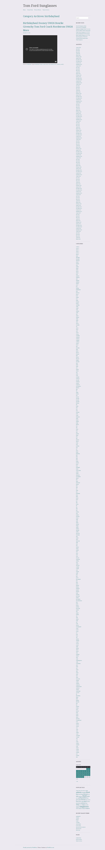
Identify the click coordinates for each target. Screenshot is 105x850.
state (77, 671)
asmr (77, 274)
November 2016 (79, 226)
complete (77, 340)
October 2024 (78, 81)
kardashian (78, 493)
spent (77, 666)
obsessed (77, 565)
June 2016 (78, 234)
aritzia (77, 269)
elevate (77, 370)
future (77, 429)
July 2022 (78, 122)
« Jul (77, 781)
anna (77, 265)
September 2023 (79, 101)
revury (77, 631)
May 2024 (78, 88)
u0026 (62, 64)
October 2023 (78, 99)
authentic (77, 280)
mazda (77, 537)
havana (83, 799)
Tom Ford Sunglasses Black (81, 26)
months (77, 550)
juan (77, 485)
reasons (77, 625)
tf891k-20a (78, 830)
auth (77, 279)
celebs (77, 312)
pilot (77, 803)
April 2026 (78, 53)
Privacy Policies (37, 9)
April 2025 (78, 72)
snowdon (86, 804)
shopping (77, 654)
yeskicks (77, 755)
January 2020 (78, 168)
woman (77, 749)
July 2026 (78, 49)
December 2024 (79, 78)
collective (77, 338)
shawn (77, 649)
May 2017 (78, 217)
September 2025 (79, 64)
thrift (77, 698)
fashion (77, 393)
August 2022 (78, 121)
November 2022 (79, 116)
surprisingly (78, 691)
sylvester (77, 692)
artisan (77, 272)
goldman (77, 446)
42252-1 (77, 248)
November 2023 (79, 98)
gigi (76, 438)
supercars (77, 688)
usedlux (77, 723)
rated (77, 617)
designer (77, 354)
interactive (78, 475)
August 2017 (78, 213)
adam (77, 256)
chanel (77, 315)
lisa (76, 507)
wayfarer (77, 744)
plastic (79, 803)
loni (76, 510)
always (77, 262)
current (77, 343)
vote (77, 740)
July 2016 (78, 232)
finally (77, 406)
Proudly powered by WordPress (30, 847)
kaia (76, 491)
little (77, 508)
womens (77, 752)
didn (77, 355)
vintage (77, 732)
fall (76, 390)
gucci (77, 450)
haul (77, 456)
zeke (77, 757)
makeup (77, 524)
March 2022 (78, 128)
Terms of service (46, 9)
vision (77, 734)
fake (77, 389)
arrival (77, 271)
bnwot (77, 294)
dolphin (77, 360)
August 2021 (78, 139)
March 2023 (78, 110)
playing (77, 586)
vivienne (77, 737)
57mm (82, 790)
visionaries (78, 735)
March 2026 (78, 55)
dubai (77, 364)
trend (77, 712)
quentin (77, 609)
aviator (84, 792)
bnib (77, 291)
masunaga (78, 534)
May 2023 (78, 107)
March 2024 (78, 92)
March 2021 (78, 147)
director (77, 357)
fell (76, 404)
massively (78, 533)
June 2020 (78, 160)
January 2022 (78, 131)
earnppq (77, 817)
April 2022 (78, 127)
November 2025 (79, 61)
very (77, 727)
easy (77, 367)
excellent (77, 377)
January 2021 (78, 150)
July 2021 (78, 141)
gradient (84, 798)
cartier (77, 306)
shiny (77, 805)
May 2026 (78, 52)
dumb (77, 366)
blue (77, 794)
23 (89, 774)
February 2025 (78, 75)
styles (77, 677)
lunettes (77, 514)
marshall (77, 530)
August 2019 (78, 176)
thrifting (77, 700)
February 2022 (78, 130)
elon (77, 372)
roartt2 (77, 821)
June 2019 (78, 179)
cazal (77, 309)
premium (77, 594)
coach (44, 64)
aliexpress (78, 260)
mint (77, 544)
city (76, 326)
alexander (77, 259)
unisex (80, 808)
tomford (77, 706)
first (76, 409)
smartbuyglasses (79, 660)
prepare (77, 597)
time (77, 703)
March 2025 (78, 73)
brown (86, 794)
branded (77, 302)
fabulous (77, 387)
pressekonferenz (79, 600)
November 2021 (79, 134)
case (89, 794)
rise (76, 632)
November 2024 (79, 79)
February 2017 (78, 222)
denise (77, 351)
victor (77, 729)
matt (77, 536)
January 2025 (78, 76)
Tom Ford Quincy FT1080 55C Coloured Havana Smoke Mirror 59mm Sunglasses (82, 38)
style (77, 675)
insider (77, 472)
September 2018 (79, 193)
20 (83, 774)
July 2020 (78, 159)
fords (77, 413)
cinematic (77, 324)
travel (77, 709)
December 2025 (79, 59)
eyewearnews (78, 386)
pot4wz (77, 819)
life (76, 505)
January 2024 (78, 95)
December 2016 (79, 225)
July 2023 (78, 104)
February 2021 (78, 148)
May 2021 (78, 144)
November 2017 (79, 208)
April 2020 (78, 164)
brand (77, 300)
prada (77, 593)
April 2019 (78, 182)
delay (77, 349)
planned (77, 585)
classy (77, 329)
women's (87, 808)
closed (77, 332)
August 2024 (78, 84)
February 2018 (78, 203)
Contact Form (30, 9)
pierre (77, 583)
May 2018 (78, 199)
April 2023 (78, 108)
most (77, 551)
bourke (41, 64)
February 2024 (78, 93)
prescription (78, 599)
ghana (77, 435)
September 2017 (79, 211)
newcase (77, 557)
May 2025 (78, 70)
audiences (78, 277)
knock (77, 498)
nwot (77, 562)
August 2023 (78, 102)
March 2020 (78, 165)
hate (76, 455)
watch (77, 741)
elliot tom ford (78, 828)
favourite (77, 401)
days (77, 346)
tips (76, 704)
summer (77, 680)
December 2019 (79, 170)
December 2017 (79, 206)
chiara (77, 320)
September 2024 (79, 82)
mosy (77, 553)
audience (77, 275)
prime (77, 603)
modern (77, 547)
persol (77, 577)
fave (77, 395)
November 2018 (79, 190)
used (77, 721)
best (76, 286)
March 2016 (78, 239)
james (77, 481)
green (77, 799)
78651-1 (77, 251)
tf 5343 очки (78, 825)
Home (24, 9)
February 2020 (78, 167)
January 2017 (78, 223)
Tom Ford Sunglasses (40, 6)
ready (77, 620)
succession (78, 678)
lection (77, 504)
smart (77, 658)
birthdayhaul (29, 64)
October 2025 (78, 62)
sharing (77, 648)
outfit (77, 573)
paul (77, 576)
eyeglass (77, 383)
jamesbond (78, 482)
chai (76, 314)
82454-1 (77, 252)
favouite (77, 400)
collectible (78, 335)
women (77, 750)
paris (77, 574)
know (77, 499)
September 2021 (79, 138)
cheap (77, 318)
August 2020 (78, 157)
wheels (77, 747)
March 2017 (78, 220)
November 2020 (79, 153)
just (76, 488)
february (77, 403)
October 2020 (78, 154)
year (77, 753)
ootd (77, 570)
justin (77, 490)
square (77, 807)
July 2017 (78, 214)
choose (77, 323)
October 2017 (78, 210)
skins (77, 657)
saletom (77, 639)
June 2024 (78, 87)
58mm (84, 790)
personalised (78, 579)
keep (77, 495)
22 (87, 774)
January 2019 (78, 187)
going (77, 442)
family (77, 392)
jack (76, 479)
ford (49, 64)
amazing (77, 263)
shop (77, 652)
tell (76, 694)
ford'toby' (77, 412)
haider (77, 452)
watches (77, 743)
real (76, 622)
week (77, 746)
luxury (77, 518)
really (77, 623)
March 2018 (78, 202)
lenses (79, 801)
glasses (77, 441)
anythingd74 (78, 816)
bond (77, 295)
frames (77, 419)
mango (77, 525)
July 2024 (78, 85)
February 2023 (78, 111)
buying (77, 303)
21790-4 (77, 246)
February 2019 (78, 185)
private (77, 605)
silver (80, 804)
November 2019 (79, 171)
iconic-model (78, 470)
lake (76, 502)
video (77, 730)
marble (77, 527)
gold (77, 444)
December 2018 (79, 188)
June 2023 (78, 105)
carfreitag (77, 305)
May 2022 (78, 125)
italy (87, 799)
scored (77, 642)
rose (86, 803)
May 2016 (78, 236)
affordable (78, 257)
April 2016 (78, 237)
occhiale (77, 567)
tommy (77, 708)
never (77, 556)
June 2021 (78, 142)
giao (77, 436)
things (77, 697)
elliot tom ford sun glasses (81, 827)
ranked (77, 613)
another (77, 266)
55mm (80, 790)
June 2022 (78, 124)
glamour (77, 439)
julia (77, 487)
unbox (77, 717)
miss (77, 545)
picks (77, 582)
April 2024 (78, 90)
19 (81, 774)
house (77, 464)
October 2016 (78, 228)
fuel (76, 426)
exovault (77, 380)
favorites (77, 398)
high (77, 458)
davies (77, 344)
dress (77, 363)
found (77, 415)
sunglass (77, 683)
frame (77, 418)
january (77, 484)
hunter (77, 469)
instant (77, 473)
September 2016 (79, 229)
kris (76, 501)
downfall (77, 361)
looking (77, 511)
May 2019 (78, 180)
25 (79, 776)
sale (76, 637)
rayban (77, 619)
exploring (77, 381)
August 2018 (78, 194)
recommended (78, 626)
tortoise (77, 808)
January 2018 (78, 205)
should (77, 655)
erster (77, 375)
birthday (77, 288)
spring (77, 669)
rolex (77, 636)
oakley (77, 563)
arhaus (77, 268)
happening (78, 453)
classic (77, 328)
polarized (77, 588)
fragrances (78, 416)
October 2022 (78, 118)
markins (77, 528)
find (76, 407)
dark (77, 796)
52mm (77, 790)
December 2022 (79, 115)
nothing (77, 560)
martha (77, 531)
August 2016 (78, 231)
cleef (77, 331)
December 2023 (79, 96)
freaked (77, 421)
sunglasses (78, 685)
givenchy (52, 64)
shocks (77, 651)
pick (77, 580)
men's (77, 539)
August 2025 (78, 65)
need (77, 554)
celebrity (77, 311)
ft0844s (77, 424)
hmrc (77, 459)
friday (77, 423)
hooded (77, 462)
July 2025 (78, 67)
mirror (89, 801)
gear (77, 432)
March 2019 (78, 183)
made (77, 519)
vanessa (77, 724)
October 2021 (78, 136)
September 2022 (79, 119)
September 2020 (79, 156)
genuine (77, 433)
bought (77, 297)
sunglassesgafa (78, 686)
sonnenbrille (78, 663)
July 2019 (78, 177)
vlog (77, 738)
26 (81, 776)
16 (89, 772)
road (77, 634)
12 (81, 772)
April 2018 (78, 200)
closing (77, 334)
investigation (78, 476)
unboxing (77, 718)
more (55, 64)
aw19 (77, 285)
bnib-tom (77, 292)
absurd (77, 254)
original (77, 571)
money (77, 548)
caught (77, 308)
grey (80, 799)
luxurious (77, 516)
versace (77, 726)
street (77, 674)
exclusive (77, 378)
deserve (77, 352)
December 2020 (79, 151)
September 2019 (79, 174)
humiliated (78, 467)
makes (77, 522)
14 (85, 772)
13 (83, 772)
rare (76, 616)
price (77, 602)
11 (79, 772)
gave (77, 430)
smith (77, 662)
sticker (77, 672)
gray (77, 447)
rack (77, 611)
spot (77, 668)
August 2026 (78, 47)
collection (77, 337)
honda (77, 461)
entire (77, 374)
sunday (77, 681)
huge (77, 465)
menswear (78, 541)
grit (76, 449)
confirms (77, 341)
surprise (77, 689)
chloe (77, 321)
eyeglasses (78, 384)
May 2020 (78, 162)
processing (78, 608)
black (88, 792)
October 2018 (78, 191)
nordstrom (59, 64)
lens (77, 801)
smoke (83, 805)
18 (79, 774)
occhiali (77, 568)
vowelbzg (78, 822)
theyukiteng (78, 695)
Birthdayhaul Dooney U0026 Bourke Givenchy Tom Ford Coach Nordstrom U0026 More (48, 27)
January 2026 (78, 58)
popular (77, 590)
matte (83, 801)
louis (77, 513)
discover (77, 358)
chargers (77, 317)
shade (77, 646)
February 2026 (78, 56)
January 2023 (78, 113)
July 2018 (78, 196)
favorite (77, 396)
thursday (77, 701)
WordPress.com (50, 847)
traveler (77, 711)
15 (87, 772)
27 (83, 776)
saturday (77, 640)
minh (77, 542)
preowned (78, 596)
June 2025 (78, 69)
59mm (87, 790)
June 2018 (78, 197)
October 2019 (78, 173)
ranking (77, 614)
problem (77, 606)
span (77, 665)
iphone (77, 478)
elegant (77, 369)
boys (77, 298)
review (77, 629)
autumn (77, 283)
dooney (47, 64)
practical (77, 591)
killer (77, 496)
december (77, 347)
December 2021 (79, 133)
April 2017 (78, 219)
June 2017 (78, 216)
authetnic (77, 282)
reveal (77, 628)
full (76, 427)
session (77, 643)
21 (85, 774)
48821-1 (77, 249)
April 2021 (78, 145)
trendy (77, 714)
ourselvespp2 (78, 824)
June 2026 (78, 50)
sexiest (77, 645)
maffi (77, 521)
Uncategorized (78, 720)
